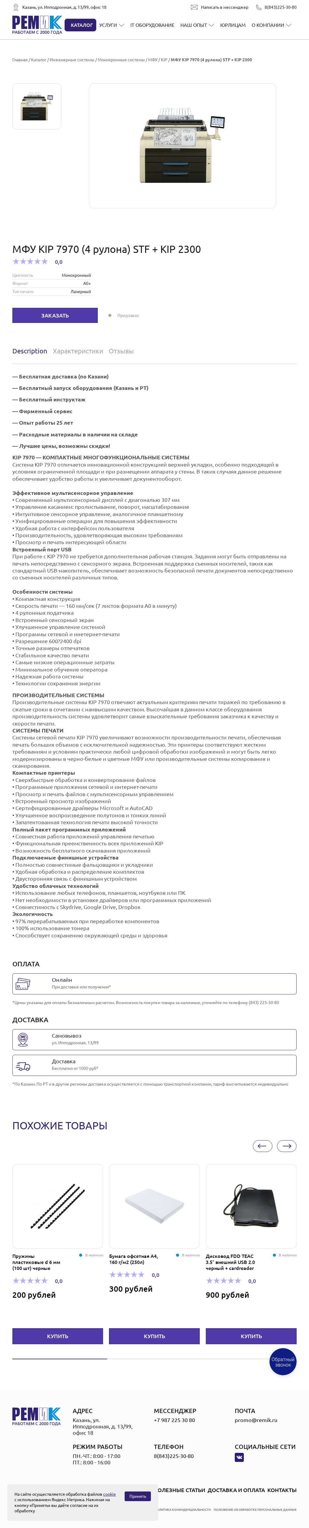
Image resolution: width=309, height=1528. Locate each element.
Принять (137, 1496)
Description (29, 351)
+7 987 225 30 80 (174, 1420)
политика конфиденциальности (182, 1509)
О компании (268, 25)
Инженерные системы (72, 59)
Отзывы (121, 351)
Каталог (82, 25)
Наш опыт (193, 25)
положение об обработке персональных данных (255, 1509)
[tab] (31, 351)
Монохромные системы (121, 59)
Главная (20, 59)
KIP (164, 59)
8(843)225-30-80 (281, 7)
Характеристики (78, 351)
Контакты (282, 1490)
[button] (262, 1146)
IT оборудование (152, 25)
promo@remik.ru (256, 1420)
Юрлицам (233, 25)
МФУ (153, 59)
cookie (109, 1494)
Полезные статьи (179, 1490)
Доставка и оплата (236, 1490)
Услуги (108, 25)
